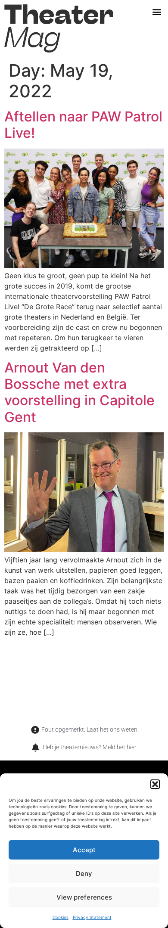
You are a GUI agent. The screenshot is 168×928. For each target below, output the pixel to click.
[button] (155, 784)
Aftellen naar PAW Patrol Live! (83, 124)
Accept (84, 850)
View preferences (84, 897)
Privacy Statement (92, 917)
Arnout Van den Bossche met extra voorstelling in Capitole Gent (79, 392)
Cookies (60, 917)
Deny (84, 873)
